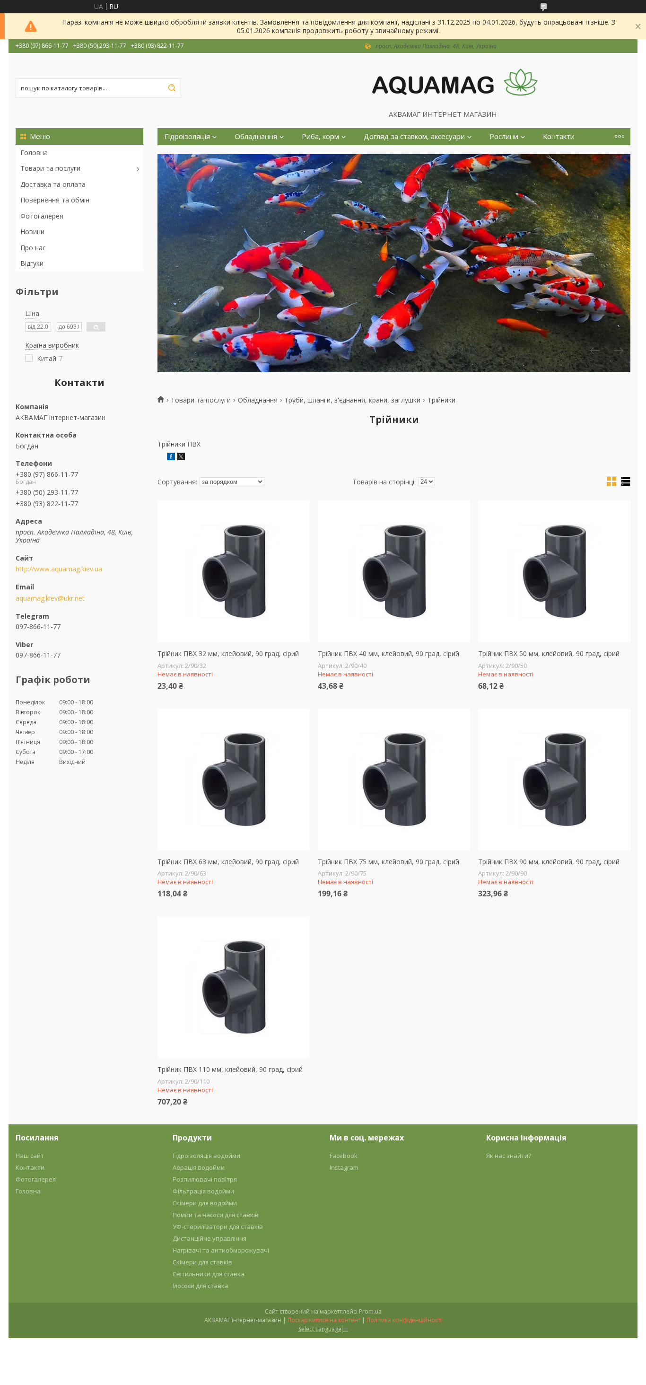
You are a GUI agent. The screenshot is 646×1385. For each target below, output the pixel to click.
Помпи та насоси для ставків (216, 1214)
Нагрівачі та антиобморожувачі (221, 1250)
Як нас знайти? (508, 1155)
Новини (32, 231)
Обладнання (256, 136)
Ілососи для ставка (200, 1285)
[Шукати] (171, 88)
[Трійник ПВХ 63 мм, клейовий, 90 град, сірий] (233, 779)
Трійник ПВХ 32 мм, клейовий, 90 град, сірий (228, 653)
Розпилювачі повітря (205, 1179)
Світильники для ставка (208, 1274)
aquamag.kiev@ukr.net (50, 598)
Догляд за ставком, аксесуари (414, 136)
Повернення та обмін (54, 199)
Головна (34, 152)
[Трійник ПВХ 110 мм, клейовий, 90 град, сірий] (233, 987)
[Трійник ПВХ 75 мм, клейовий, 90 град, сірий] (394, 779)
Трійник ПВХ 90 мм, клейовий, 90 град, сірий (549, 862)
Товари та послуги (50, 168)
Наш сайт (30, 1155)
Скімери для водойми (205, 1203)
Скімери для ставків (202, 1262)
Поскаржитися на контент (324, 1320)
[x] (181, 457)
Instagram (344, 1167)
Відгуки (32, 263)
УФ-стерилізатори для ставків (218, 1226)
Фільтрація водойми (203, 1191)
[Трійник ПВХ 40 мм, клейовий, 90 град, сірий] (394, 571)
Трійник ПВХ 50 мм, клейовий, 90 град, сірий (549, 653)
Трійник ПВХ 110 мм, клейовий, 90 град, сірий (230, 1069)
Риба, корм (320, 136)
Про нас (33, 247)
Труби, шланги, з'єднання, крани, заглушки (352, 400)
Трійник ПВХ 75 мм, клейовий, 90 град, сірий (388, 862)
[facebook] (171, 457)
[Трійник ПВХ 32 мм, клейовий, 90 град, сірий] (233, 571)
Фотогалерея (41, 215)
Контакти (559, 136)
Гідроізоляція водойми (206, 1155)
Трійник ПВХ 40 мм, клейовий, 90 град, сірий (388, 653)
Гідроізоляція (187, 136)
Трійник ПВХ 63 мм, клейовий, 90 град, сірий (228, 862)
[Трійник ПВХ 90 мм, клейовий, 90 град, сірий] (554, 779)
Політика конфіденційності (404, 1320)
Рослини (503, 136)
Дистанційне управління (209, 1238)
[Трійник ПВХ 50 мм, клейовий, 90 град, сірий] (554, 571)
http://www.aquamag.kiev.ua (59, 569)
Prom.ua (370, 1311)
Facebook (344, 1155)
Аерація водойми (199, 1167)
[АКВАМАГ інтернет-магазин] (455, 81)
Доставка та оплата (53, 184)
